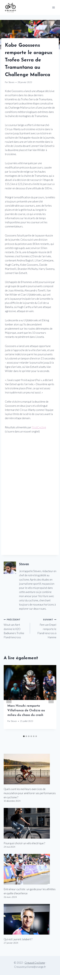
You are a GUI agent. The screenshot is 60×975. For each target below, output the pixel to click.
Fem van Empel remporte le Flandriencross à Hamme (46, 628)
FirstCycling (39, 427)
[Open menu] (53, 7)
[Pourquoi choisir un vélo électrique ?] (30, 823)
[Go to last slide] (9, 699)
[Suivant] (51, 699)
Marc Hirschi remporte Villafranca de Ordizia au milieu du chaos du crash (26, 710)
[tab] (24, 736)
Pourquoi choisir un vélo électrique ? (24, 843)
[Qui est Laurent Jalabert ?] (30, 919)
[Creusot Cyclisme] (11, 7)
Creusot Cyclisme (35, 962)
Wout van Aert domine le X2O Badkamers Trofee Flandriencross (14, 628)
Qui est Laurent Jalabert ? (18, 939)
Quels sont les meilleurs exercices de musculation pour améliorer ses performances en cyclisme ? (30, 793)
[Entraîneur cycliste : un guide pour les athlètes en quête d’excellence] (30, 869)
